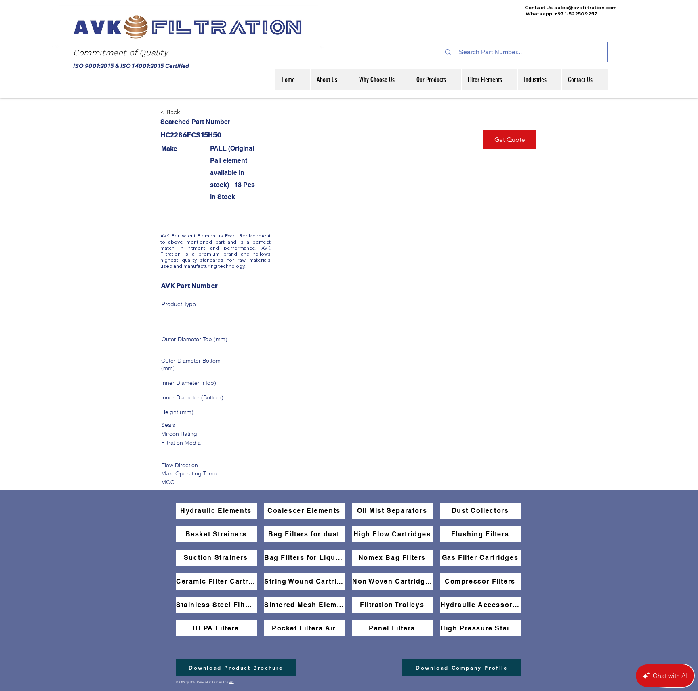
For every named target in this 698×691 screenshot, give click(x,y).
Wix (231, 682)
